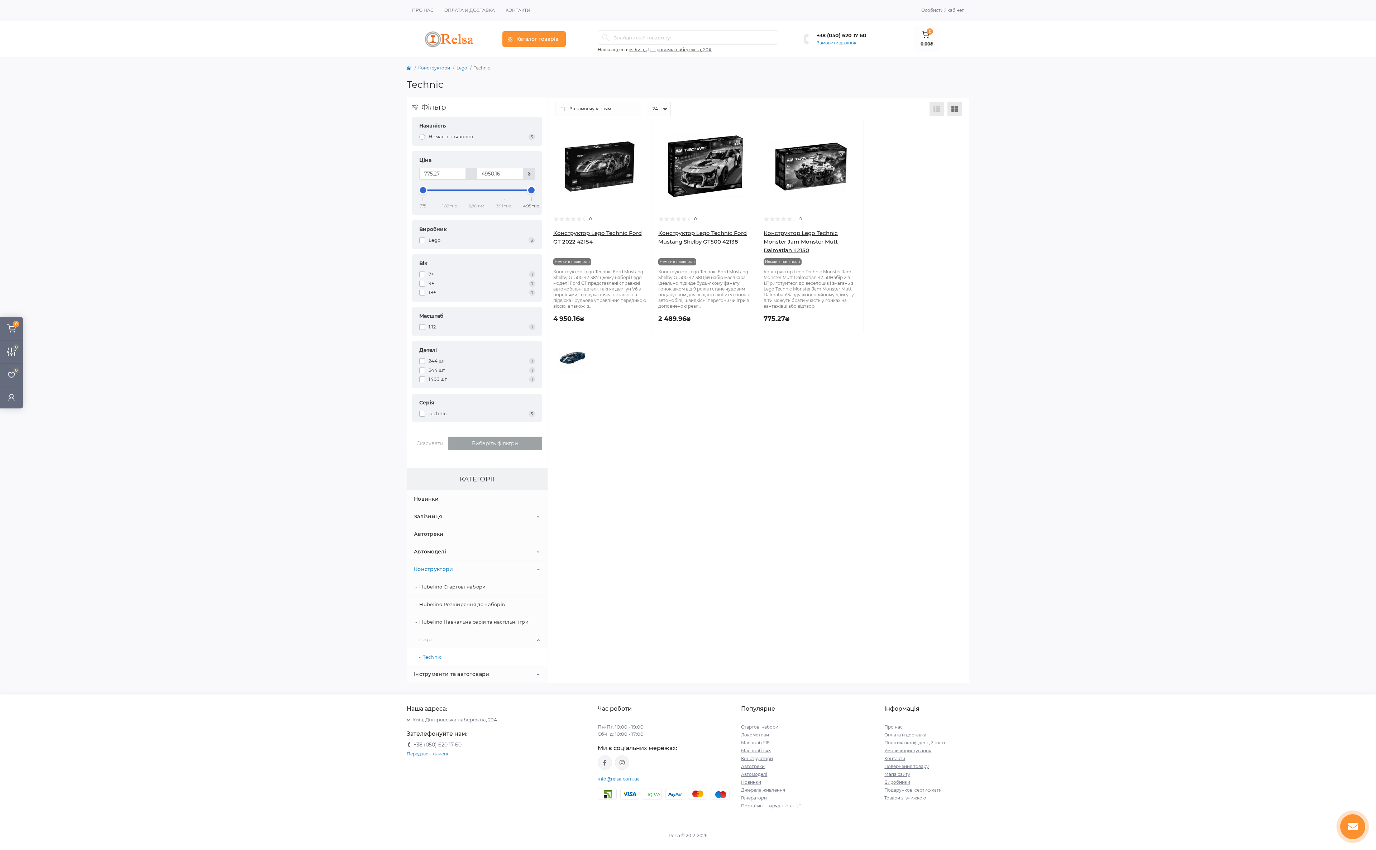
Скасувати (430, 443)
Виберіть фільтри (495, 443)
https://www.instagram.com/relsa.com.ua (622, 762)
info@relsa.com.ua (619, 779)
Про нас (423, 10)
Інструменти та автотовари (451, 674)
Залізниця (428, 516)
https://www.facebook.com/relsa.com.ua (605, 762)
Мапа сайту (897, 774)
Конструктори (434, 68)
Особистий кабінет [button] (942, 10)
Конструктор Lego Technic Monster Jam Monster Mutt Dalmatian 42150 (801, 242)
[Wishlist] (642, 144)
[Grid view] (954, 109)
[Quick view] (642, 131)
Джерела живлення (763, 790)
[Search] (605, 37)
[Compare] (642, 158)
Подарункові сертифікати (913, 790)
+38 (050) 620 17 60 (841, 35)
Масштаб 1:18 (755, 742)
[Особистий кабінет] (11, 397)
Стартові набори (759, 727)
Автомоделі (430, 551)
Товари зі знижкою (905, 798)
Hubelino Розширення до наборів (462, 604)
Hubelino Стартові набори (452, 587)
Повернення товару (906, 766)
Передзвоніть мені (427, 754)
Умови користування (907, 750)
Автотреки (429, 534)
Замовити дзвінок (836, 42)
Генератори (754, 798)
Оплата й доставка (469, 10)
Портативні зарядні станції (771, 805)
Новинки (426, 499)
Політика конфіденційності (914, 742)
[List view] (937, 109)
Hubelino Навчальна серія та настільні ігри (474, 622)
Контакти (518, 10)
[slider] (423, 190)
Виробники (897, 782)
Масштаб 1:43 (756, 750)
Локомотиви (755, 735)
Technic (432, 657)
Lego (462, 68)
